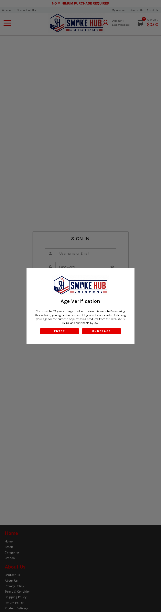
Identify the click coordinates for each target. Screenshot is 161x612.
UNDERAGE (101, 331)
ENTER (59, 331)
